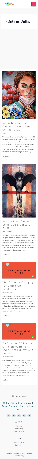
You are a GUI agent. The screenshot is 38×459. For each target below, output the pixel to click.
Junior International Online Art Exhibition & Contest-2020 (17, 126)
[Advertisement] (19, 49)
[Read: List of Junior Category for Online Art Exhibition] (19, 270)
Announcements (7, 292)
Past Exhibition (7, 231)
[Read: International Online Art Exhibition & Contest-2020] (19, 190)
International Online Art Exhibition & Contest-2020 (18, 224)
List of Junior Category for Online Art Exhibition (17, 285)
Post (4, 133)
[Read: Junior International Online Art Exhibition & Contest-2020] (19, 95)
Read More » (6, 156)
